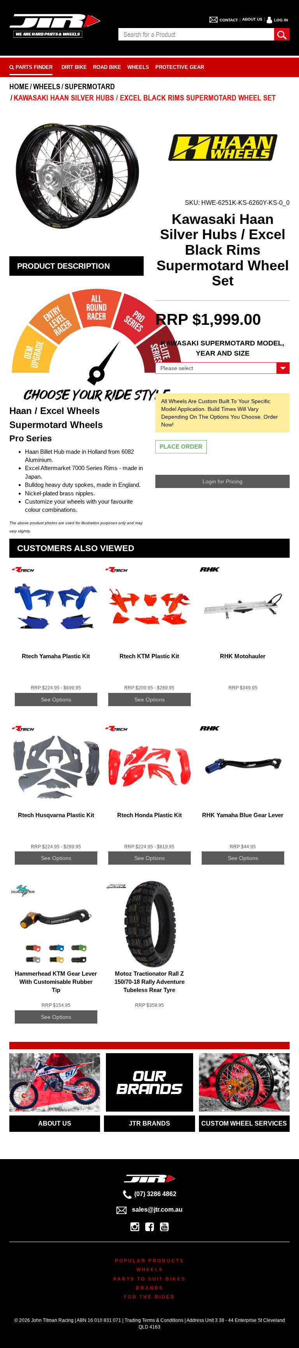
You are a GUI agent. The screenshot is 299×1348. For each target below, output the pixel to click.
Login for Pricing (222, 481)
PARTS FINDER (33, 67)
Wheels (138, 67)
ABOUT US (54, 1123)
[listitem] (56, 641)
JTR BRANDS (149, 1123)
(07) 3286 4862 (155, 1194)
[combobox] (196, 34)
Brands (150, 1288)
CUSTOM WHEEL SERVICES (244, 1123)
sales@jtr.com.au (157, 1209)
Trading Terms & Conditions (154, 1320)
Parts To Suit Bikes (149, 1279)
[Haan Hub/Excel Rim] (222, 146)
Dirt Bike (74, 67)
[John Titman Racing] (55, 25)
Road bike (107, 67)
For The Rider (149, 1297)
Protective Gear (179, 67)
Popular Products (149, 1260)
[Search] (282, 34)
